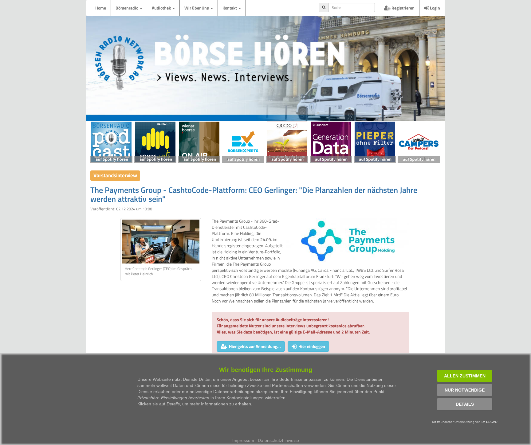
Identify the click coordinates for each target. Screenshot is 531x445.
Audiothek (162, 8)
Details (465, 404)
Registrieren (403, 8)
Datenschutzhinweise (278, 440)
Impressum (243, 440)
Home (100, 8)
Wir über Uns (197, 8)
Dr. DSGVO (490, 422)
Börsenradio (127, 8)
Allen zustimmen (465, 375)
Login (434, 8)
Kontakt (230, 8)
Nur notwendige (465, 390)
